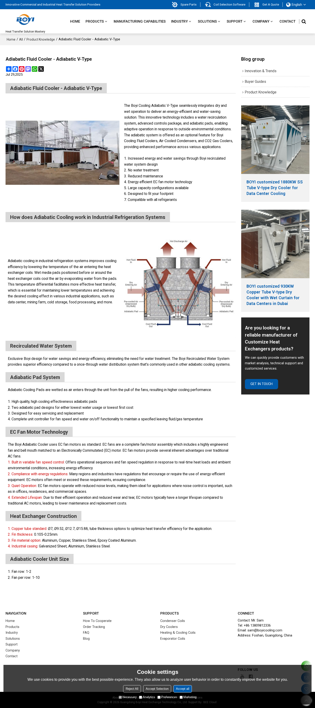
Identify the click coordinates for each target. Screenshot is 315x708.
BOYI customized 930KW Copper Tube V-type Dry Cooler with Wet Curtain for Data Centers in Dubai (273, 295)
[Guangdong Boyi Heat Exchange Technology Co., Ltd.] (25, 19)
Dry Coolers (169, 627)
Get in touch (261, 384)
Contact (287, 21)
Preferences (169, 697)
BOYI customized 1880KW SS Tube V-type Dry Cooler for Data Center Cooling (275, 187)
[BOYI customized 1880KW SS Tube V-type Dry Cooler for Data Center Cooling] (275, 139)
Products (95, 21)
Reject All (132, 688)
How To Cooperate (97, 621)
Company (261, 21)
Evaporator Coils (172, 638)
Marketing (189, 697)
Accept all (182, 688)
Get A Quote (270, 4)
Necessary (129, 697)
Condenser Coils (172, 621)
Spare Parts (188, 4)
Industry (179, 21)
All (21, 39)
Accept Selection (157, 688)
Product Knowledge (41, 39)
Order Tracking (94, 627)
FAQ (86, 632)
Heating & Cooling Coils (178, 632)
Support (234, 21)
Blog (86, 638)
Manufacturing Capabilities (140, 21)
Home (75, 21)
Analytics (149, 697)
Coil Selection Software (229, 4)
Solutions (207, 21)
